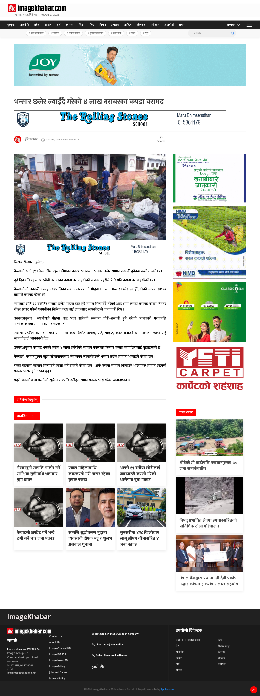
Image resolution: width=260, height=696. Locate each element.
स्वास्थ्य (69, 24)
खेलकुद (141, 24)
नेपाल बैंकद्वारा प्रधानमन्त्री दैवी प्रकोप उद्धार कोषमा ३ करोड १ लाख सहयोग (209, 581)
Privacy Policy (57, 678)
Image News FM (58, 660)
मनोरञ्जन (155, 24)
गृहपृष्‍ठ (11, 24)
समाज (48, 24)
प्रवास (182, 24)
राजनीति (24, 24)
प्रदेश (36, 24)
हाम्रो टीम (98, 667)
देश (177, 646)
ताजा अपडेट (186, 412)
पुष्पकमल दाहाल (96, 33)
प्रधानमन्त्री (117, 33)
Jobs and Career (58, 672)
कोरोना (56, 33)
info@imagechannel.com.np (21, 673)
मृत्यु (146, 33)
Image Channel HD (60, 648)
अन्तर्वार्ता (169, 24)
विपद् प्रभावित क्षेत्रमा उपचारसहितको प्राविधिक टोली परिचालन (208, 523)
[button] (249, 25)
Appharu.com (168, 689)
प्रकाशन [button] (231, 24)
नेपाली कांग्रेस (74, 33)
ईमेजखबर (31, 139)
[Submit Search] (232, 33)
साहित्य (128, 24)
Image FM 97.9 (57, 654)
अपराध (115, 24)
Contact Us (55, 636)
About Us (54, 642)
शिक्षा (81, 24)
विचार (102, 24)
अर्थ (58, 24)
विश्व (92, 24)
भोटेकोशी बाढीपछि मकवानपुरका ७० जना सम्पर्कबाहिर (208, 465)
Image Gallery (57, 666)
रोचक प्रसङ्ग (224, 646)
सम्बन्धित (22, 416)
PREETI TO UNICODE (188, 640)
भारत (133, 33)
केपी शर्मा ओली (37, 33)
